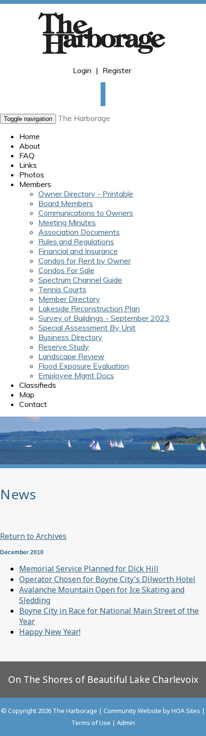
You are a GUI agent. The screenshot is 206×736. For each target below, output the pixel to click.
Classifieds (37, 385)
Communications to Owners (85, 213)
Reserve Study (63, 347)
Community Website (132, 710)
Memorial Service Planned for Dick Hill (89, 568)
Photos (31, 174)
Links (28, 165)
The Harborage (84, 118)
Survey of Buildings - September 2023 (104, 318)
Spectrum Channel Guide (80, 280)
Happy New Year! (49, 631)
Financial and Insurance (78, 251)
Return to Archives (33, 536)
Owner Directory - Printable (85, 193)
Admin (126, 722)
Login (82, 70)
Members (35, 184)
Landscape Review (71, 356)
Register (117, 70)
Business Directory (70, 337)
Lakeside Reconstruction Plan (89, 308)
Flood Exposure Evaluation (83, 366)
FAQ (26, 155)
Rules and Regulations (76, 241)
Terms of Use (91, 722)
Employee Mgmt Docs (76, 375)
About (29, 146)
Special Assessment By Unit (87, 327)
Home (29, 136)
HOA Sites (186, 710)
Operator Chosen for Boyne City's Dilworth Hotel (107, 579)
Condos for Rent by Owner (84, 260)
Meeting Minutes (67, 222)
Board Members (65, 203)
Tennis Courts (62, 289)
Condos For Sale (66, 270)
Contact (33, 404)
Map (26, 394)
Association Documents (79, 232)
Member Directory (69, 299)
